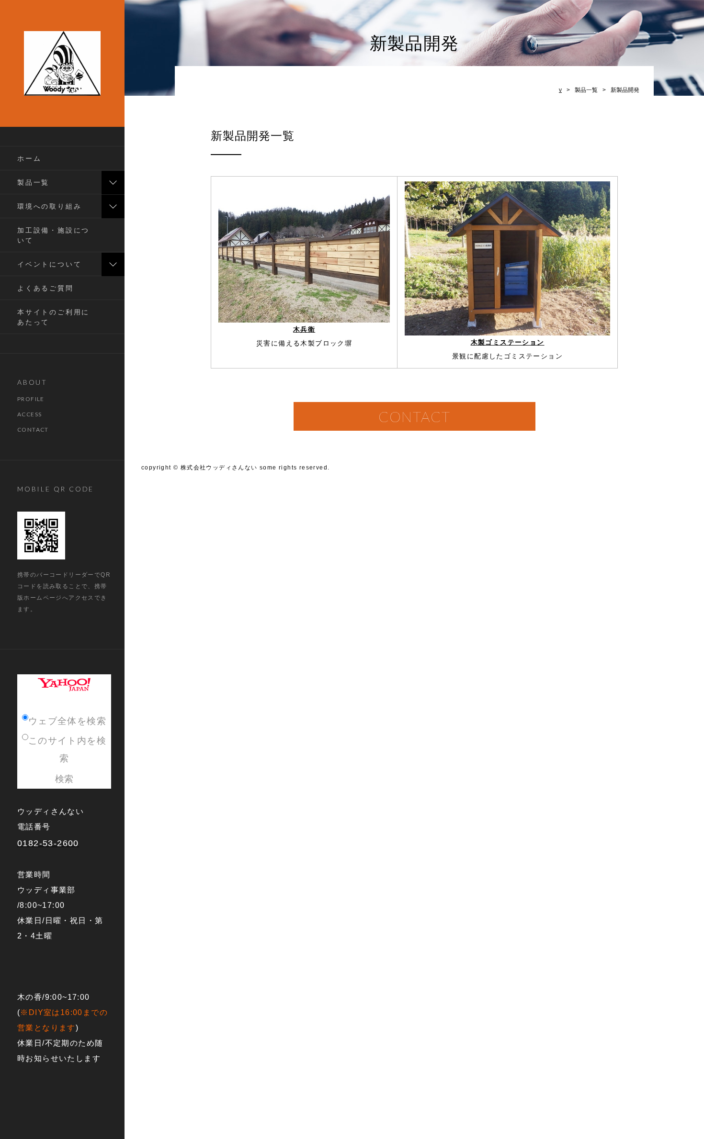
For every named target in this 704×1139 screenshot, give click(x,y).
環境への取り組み (49, 206)
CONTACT (33, 429)
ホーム (29, 158)
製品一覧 (33, 182)
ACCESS (29, 414)
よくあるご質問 (45, 288)
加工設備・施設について (53, 235)
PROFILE (31, 398)
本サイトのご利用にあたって (53, 317)
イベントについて (49, 264)
